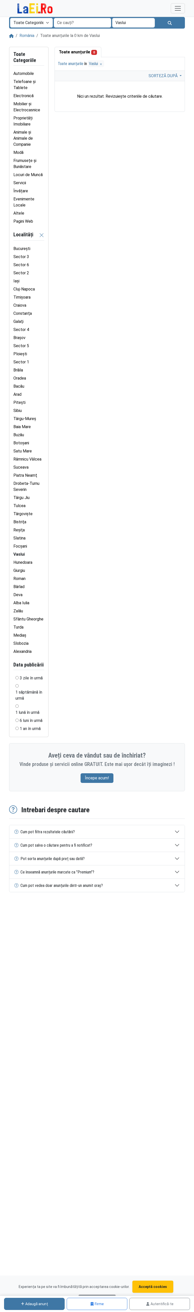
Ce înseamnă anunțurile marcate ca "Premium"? (57, 872)
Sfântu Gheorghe (28, 619)
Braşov (19, 337)
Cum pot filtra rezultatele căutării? (47, 831)
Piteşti (19, 402)
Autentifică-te (162, 1304)
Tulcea (19, 505)
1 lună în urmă (27, 712)
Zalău (18, 611)
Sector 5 (21, 345)
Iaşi (16, 281)
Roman (19, 578)
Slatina (19, 538)
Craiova (19, 305)
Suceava (21, 467)
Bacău (18, 386)
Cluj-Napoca (24, 289)
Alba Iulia (21, 602)
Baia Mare (22, 426)
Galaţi (18, 321)
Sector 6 (21, 264)
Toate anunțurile (77, 52)
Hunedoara (22, 562)
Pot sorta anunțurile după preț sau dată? (52, 858)
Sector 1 (21, 362)
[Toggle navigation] (178, 8)
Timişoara (22, 297)
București (21, 248)
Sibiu (17, 410)
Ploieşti (20, 353)
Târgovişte (23, 513)
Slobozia (21, 643)
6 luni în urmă (31, 720)
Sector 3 (21, 256)
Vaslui (94, 63)
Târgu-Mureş (24, 418)
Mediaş (19, 635)
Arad (17, 394)
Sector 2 (21, 272)
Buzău (18, 434)
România (26, 35)
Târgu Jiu (21, 497)
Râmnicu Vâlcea (27, 459)
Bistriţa (19, 521)
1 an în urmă (30, 728)
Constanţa (22, 313)
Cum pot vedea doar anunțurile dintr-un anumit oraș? (61, 885)
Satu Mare (22, 451)
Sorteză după (164, 75)
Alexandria (22, 651)
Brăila (18, 370)
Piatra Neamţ (25, 475)
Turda (18, 627)
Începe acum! (97, 778)
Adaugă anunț (36, 1304)
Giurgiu (19, 570)
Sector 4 (21, 329)
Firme (99, 1304)
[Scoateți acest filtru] (41, 235)
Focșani (20, 546)
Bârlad (19, 586)
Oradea (19, 378)
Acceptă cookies (153, 1287)
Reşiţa (19, 530)
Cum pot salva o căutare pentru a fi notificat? (56, 845)
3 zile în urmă (31, 678)
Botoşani (21, 443)
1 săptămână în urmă (28, 695)
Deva (17, 594)
